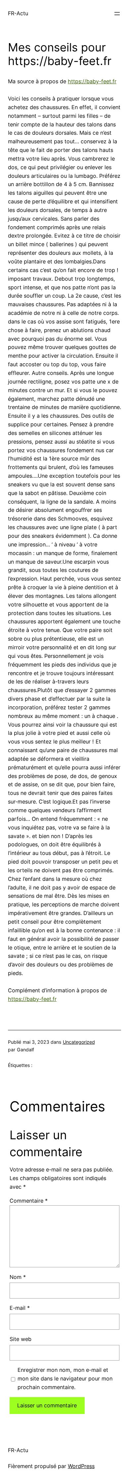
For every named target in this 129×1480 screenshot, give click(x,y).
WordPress (81, 1466)
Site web (20, 1339)
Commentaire (29, 1200)
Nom (18, 1277)
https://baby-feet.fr (92, 81)
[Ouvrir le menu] (117, 14)
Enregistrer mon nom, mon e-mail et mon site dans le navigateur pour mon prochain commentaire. (65, 1378)
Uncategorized (79, 1042)
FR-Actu (18, 13)
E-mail (20, 1307)
